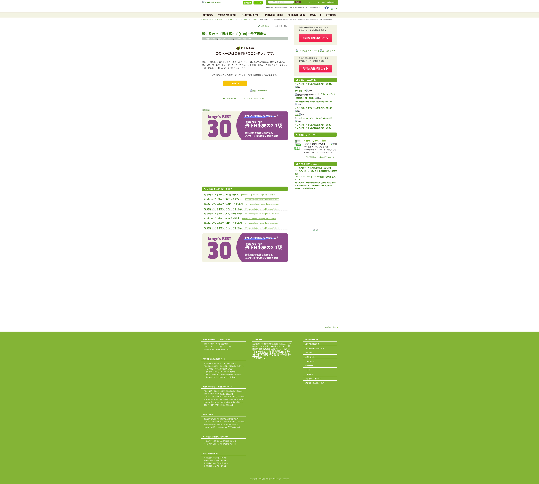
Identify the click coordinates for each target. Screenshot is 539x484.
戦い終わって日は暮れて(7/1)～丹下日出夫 (221, 195)
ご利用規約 (309, 374)
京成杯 (269, 344)
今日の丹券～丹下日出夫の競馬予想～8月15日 (314, 108)
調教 (261, 349)
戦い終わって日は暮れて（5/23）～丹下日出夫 (223, 228)
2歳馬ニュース (208, 414)
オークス (288, 344)
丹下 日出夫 (265, 26)
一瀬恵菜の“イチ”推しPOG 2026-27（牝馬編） (220, 372)
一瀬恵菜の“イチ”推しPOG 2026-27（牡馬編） (220, 377)
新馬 (278, 351)
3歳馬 (287, 349)
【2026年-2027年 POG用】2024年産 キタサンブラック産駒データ (227, 397)
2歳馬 (270, 351)
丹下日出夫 (206, 110)
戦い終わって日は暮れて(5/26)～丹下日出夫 (221, 218)
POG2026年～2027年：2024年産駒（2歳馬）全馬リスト (223, 391)
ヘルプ (323, 2)
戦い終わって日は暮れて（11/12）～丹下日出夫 (223, 204)
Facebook (309, 366)
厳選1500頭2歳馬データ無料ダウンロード (217, 387)
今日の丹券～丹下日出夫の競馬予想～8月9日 (313, 125)
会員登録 (247, 3)
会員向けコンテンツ (235, 19)
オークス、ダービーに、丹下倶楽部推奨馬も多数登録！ (223, 374)
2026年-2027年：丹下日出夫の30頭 (216, 344)
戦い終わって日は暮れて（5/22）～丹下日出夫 (223, 223)
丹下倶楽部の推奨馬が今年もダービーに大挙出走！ (222, 424)
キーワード (258, 339)
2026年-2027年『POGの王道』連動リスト (218, 394)
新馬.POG (268, 346)
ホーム (308, 2)
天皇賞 (261, 346)
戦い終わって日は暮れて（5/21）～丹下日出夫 (223, 199)
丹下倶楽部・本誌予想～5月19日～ (216, 458)
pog (283, 351)
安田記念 (282, 344)
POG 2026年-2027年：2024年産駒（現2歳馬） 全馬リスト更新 (226, 366)
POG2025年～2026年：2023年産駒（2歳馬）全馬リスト (223, 402)
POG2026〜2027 (296, 15)
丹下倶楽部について (312, 344)
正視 (297, 115)
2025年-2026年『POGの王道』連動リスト (218, 405)
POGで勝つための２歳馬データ (214, 359)
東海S (259, 344)
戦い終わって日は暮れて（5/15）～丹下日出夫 (223, 214)
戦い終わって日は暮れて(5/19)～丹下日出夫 (234, 34)
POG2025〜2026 (274, 15)
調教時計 (267, 349)
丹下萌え (255, 346)
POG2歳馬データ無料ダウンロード (320, 157)
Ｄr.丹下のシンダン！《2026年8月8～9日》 (315, 118)
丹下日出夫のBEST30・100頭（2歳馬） (217, 339)
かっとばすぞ (300, 91)
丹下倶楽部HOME (311, 339)
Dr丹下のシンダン (280, 346)
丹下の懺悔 (208, 15)
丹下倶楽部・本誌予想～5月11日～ (216, 466)
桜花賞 (264, 344)
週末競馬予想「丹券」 (227, 15)
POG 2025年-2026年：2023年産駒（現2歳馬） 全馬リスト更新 (226, 399)
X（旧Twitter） (310, 361)
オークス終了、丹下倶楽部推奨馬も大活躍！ (313, 168)
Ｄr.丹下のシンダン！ (251, 15)
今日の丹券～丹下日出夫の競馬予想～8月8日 (313, 128)
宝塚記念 (275, 344)
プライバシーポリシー (313, 379)
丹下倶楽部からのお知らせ (314, 348)
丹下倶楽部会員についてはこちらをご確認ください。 (245, 98)
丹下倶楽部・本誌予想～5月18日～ (216, 460)
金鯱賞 (254, 344)
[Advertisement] (223, 162)
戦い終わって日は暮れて (251, 19)
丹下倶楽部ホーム (207, 19)
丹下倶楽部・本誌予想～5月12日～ (216, 463)
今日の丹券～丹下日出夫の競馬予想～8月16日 (314, 102)
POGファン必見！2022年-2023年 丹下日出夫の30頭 (222, 427)
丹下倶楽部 (331, 15)
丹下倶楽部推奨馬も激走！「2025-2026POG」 (220, 363)
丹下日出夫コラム (221, 19)
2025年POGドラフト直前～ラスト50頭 (217, 347)
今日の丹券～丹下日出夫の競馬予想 (215, 437)
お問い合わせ (331, 2)
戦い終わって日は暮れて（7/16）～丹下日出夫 (223, 209)
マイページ (315, 2)
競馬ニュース (316, 15)
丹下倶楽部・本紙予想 (210, 453)
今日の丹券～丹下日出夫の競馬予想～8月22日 (314, 84)
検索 (297, 2)
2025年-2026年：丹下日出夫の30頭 (216, 349)
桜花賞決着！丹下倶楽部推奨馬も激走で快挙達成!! (315, 183)
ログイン (258, 3)
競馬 (276, 355)
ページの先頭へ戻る (328, 327)
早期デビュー (277, 349)
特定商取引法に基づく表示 (314, 383)
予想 (283, 355)
